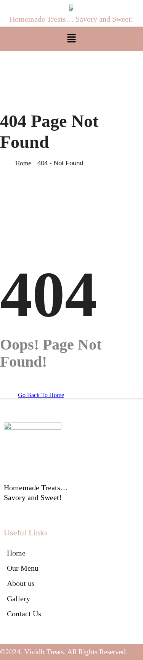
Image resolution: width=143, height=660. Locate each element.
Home (23, 163)
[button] (71, 38)
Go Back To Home (41, 395)
